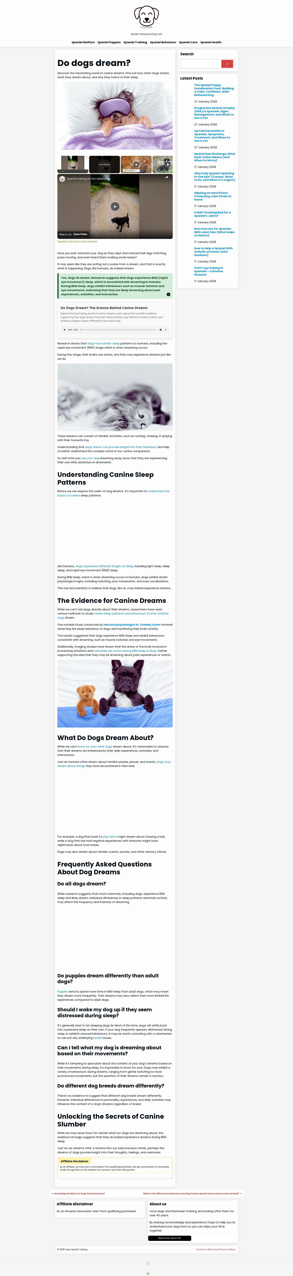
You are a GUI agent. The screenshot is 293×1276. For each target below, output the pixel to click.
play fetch (110, 837)
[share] (166, 177)
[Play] (59, 171)
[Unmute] (63, 171)
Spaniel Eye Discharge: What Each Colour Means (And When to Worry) (214, 157)
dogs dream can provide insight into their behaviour (121, 447)
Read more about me (170, 1238)
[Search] (227, 64)
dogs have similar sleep (103, 343)
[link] (62, 179)
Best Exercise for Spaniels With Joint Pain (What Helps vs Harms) (214, 232)
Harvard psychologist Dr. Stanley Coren (132, 625)
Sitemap (213, 1249)
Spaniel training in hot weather (87, 178)
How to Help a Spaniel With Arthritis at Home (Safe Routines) (213, 252)
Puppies (62, 991)
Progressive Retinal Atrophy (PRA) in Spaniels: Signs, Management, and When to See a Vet (214, 113)
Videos (232, 1249)
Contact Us (202, 1249)
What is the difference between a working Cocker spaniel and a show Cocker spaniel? (191, 1193)
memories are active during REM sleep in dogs (124, 651)
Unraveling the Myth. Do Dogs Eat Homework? (79, 1193)
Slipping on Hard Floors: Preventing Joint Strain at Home (212, 196)
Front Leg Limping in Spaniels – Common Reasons (208, 271)
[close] (147, 1263)
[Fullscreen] (86, 171)
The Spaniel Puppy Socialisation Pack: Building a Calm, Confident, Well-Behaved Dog (214, 90)
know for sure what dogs (95, 746)
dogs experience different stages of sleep (104, 566)
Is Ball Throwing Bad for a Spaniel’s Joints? (212, 214)
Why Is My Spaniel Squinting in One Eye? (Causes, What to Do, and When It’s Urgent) (214, 177)
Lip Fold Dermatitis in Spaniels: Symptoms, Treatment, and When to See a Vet (212, 136)
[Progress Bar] (72, 169)
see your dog (90, 458)
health (97, 1038)
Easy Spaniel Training (76, 1249)
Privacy (223, 1249)
